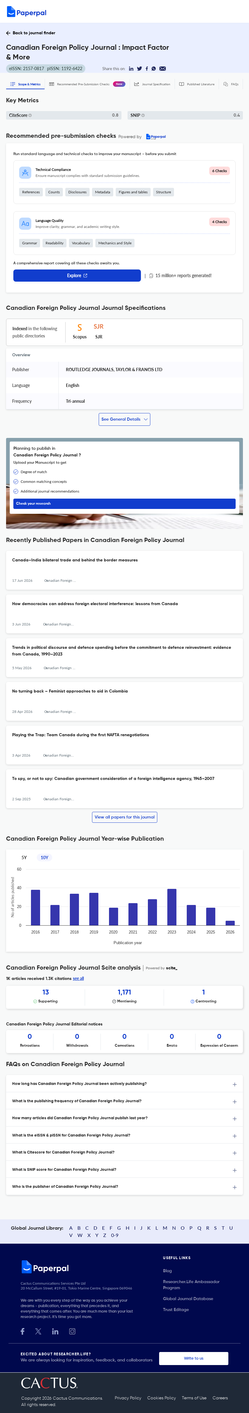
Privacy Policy (128, 1398)
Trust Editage (176, 1310)
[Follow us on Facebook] (22, 1330)
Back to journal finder (34, 33)
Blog (167, 1271)
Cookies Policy (161, 1398)
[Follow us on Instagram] (72, 1330)
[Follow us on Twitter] (38, 1330)
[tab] (124, 1083)
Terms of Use (194, 1398)
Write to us (193, 1358)
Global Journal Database (188, 1299)
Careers (220, 1398)
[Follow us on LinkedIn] (55, 1330)
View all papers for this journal (125, 817)
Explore (74, 275)
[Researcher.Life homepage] (92, 1267)
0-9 (114, 1235)
